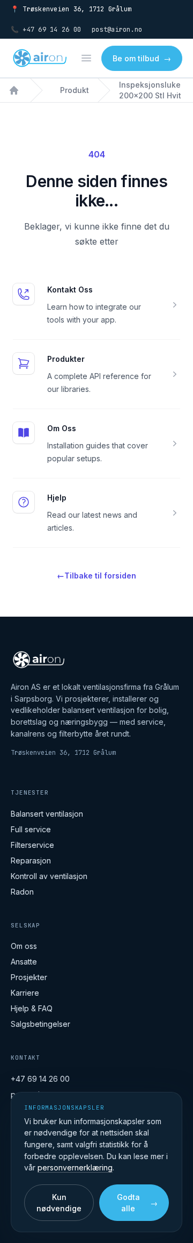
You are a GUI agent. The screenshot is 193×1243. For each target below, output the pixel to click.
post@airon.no (117, 29)
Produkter (66, 358)
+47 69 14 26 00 (40, 1078)
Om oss (24, 946)
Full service (31, 829)
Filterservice (32, 844)
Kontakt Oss (70, 289)
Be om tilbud (142, 58)
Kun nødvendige (58, 1202)
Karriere (25, 992)
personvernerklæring (75, 1167)
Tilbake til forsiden (96, 575)
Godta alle (137, 1202)
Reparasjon (31, 860)
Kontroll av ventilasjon (49, 876)
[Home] (14, 90)
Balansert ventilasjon (47, 813)
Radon (22, 891)
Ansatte (24, 961)
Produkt (74, 90)
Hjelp (56, 497)
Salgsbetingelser (40, 1023)
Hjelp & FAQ (32, 1008)
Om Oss (61, 428)
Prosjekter (29, 977)
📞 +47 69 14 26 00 (46, 29)
